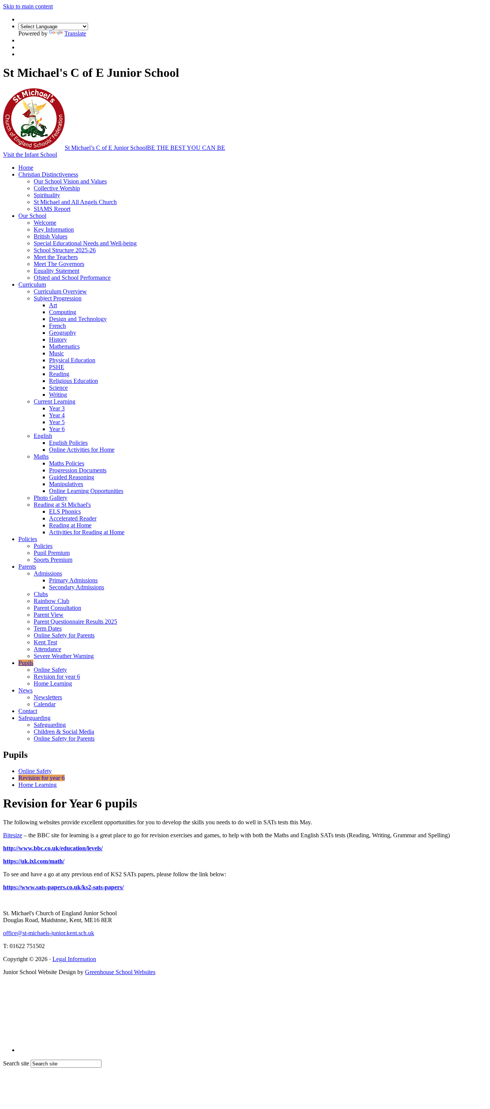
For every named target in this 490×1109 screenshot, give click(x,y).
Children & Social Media (64, 731)
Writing (58, 394)
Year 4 (57, 415)
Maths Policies (66, 463)
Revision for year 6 (57, 676)
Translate (75, 33)
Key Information (54, 229)
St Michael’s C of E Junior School (145, 147)
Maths (41, 456)
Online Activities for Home (81, 449)
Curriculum (32, 284)
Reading (59, 374)
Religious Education (73, 381)
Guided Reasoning (71, 477)
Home (25, 167)
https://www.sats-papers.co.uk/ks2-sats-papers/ (63, 887)
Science (58, 387)
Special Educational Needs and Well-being (85, 243)
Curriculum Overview (60, 291)
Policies (27, 539)
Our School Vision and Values (70, 181)
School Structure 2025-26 (65, 250)
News (25, 690)
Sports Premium (53, 559)
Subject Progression (58, 298)
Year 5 (57, 422)
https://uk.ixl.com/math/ (33, 861)
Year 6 (57, 429)
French (57, 326)
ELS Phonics (65, 511)
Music (56, 353)
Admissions (48, 573)
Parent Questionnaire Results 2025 (75, 621)
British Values (50, 236)
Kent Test (45, 642)
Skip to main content (28, 6)
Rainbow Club (51, 601)
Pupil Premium (52, 553)
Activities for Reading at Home (86, 532)
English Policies (68, 442)
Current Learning (54, 401)
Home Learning (53, 683)
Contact (27, 711)
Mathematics (64, 346)
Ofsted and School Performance (72, 277)
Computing (62, 312)
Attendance (47, 649)
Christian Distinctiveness (48, 174)
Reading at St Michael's (62, 504)
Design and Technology (78, 319)
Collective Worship (57, 188)
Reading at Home (70, 525)
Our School (32, 215)
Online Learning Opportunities (86, 491)
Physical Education (72, 360)
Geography (62, 332)
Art (53, 305)
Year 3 (57, 408)
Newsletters (48, 697)
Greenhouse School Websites (120, 972)
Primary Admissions (73, 580)
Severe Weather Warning (64, 656)
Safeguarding (34, 718)
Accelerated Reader (72, 518)
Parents (27, 566)
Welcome (45, 222)
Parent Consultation (57, 608)
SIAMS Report (52, 209)
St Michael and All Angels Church (75, 202)
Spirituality (47, 195)
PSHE (56, 367)
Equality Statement (56, 271)
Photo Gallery (50, 498)
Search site (16, 1063)
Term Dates (48, 628)
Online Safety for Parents (64, 635)
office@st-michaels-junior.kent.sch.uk (48, 933)
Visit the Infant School (30, 154)
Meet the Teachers (56, 257)
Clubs (41, 594)
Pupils (25, 663)
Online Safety (50, 669)
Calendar (45, 704)
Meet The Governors (59, 264)
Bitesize (12, 835)
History (58, 339)
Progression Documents (77, 470)
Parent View (49, 614)
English (43, 436)
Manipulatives (66, 484)
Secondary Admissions (76, 587)
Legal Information (74, 959)
